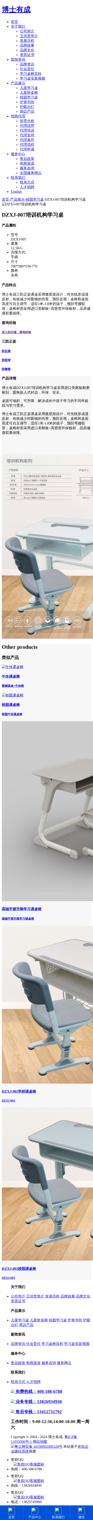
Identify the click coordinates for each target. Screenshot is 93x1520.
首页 (14, 22)
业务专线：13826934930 (38, 1401)
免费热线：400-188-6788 (38, 1391)
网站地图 (40, 1442)
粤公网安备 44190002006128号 (38, 1446)
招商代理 (18, 116)
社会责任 (27, 69)
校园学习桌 (29, 97)
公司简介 (27, 31)
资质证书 (27, 55)
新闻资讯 (18, 59)
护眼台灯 (27, 107)
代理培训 (27, 130)
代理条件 (27, 140)
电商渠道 (27, 163)
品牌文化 (27, 50)
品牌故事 (27, 45)
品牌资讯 (27, 64)
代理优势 (27, 126)
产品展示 (18, 83)
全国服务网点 (31, 173)
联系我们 (18, 178)
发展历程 (27, 41)
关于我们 (18, 26)
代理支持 (27, 135)
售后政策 (27, 159)
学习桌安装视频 (32, 78)
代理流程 (27, 144)
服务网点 (64, 1363)
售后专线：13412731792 (38, 1411)
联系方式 (27, 182)
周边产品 (27, 111)
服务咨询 (27, 168)
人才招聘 (27, 187)
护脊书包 (27, 102)
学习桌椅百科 (31, 74)
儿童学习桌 (29, 88)
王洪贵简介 (29, 36)
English (16, 191)
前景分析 (27, 121)
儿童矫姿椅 (29, 92)
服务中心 (18, 154)
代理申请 (27, 149)
